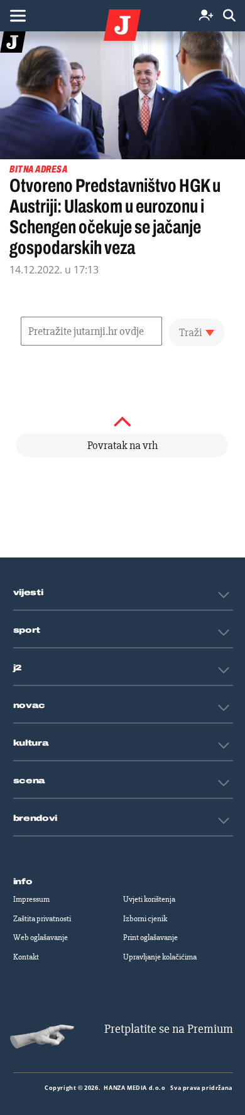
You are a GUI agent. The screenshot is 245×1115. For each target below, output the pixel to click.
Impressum (31, 899)
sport (27, 630)
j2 (17, 667)
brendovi (35, 818)
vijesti (28, 592)
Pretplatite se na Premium (168, 1029)
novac (29, 705)
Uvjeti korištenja (149, 899)
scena (29, 780)
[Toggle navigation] (17, 15)
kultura (31, 743)
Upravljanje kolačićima (160, 957)
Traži (190, 332)
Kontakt (26, 957)
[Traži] (229, 16)
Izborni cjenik (145, 919)
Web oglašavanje (40, 938)
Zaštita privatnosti (42, 919)
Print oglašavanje (150, 938)
